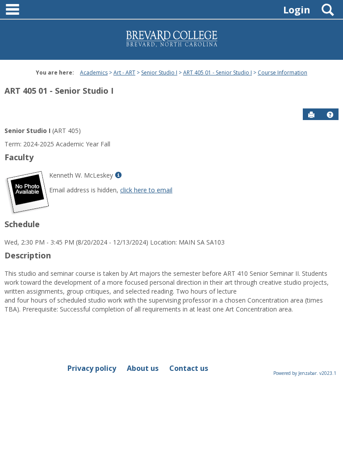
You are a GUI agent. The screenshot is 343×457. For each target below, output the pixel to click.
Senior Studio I (159, 72)
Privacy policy (91, 368)
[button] (330, 114)
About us (143, 368)
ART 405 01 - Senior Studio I (217, 72)
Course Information (282, 72)
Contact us (188, 368)
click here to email (146, 190)
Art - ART (124, 72)
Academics (94, 72)
